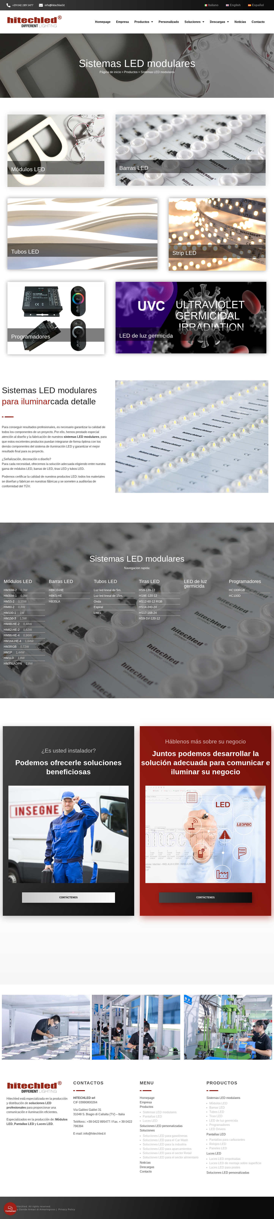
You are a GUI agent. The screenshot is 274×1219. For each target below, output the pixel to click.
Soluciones (193, 21)
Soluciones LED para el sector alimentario (171, 1157)
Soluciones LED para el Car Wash (165, 1140)
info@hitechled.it (94, 1133)
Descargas (217, 21)
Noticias (240, 21)
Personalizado (169, 21)
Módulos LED (218, 1103)
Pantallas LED (152, 1116)
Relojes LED (217, 1144)
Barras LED (217, 1107)
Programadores (219, 1124)
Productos (141, 21)
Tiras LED (216, 1116)
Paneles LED (218, 1148)
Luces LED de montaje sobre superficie (235, 1163)
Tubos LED (216, 1111)
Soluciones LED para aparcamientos (167, 1148)
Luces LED (150, 1120)
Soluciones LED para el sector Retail (167, 1153)
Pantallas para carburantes (227, 1139)
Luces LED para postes (224, 1167)
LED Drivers (217, 1129)
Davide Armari (27, 1209)
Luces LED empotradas (224, 1158)
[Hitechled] (34, 21)
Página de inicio (110, 72)
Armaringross (47, 1209)
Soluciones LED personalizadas (161, 1126)
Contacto (258, 21)
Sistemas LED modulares (157, 72)
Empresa (122, 21)
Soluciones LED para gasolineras (165, 1135)
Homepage (103, 21)
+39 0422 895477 (98, 1121)
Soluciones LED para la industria (164, 1144)
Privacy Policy (66, 1209)
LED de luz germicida (223, 1120)
